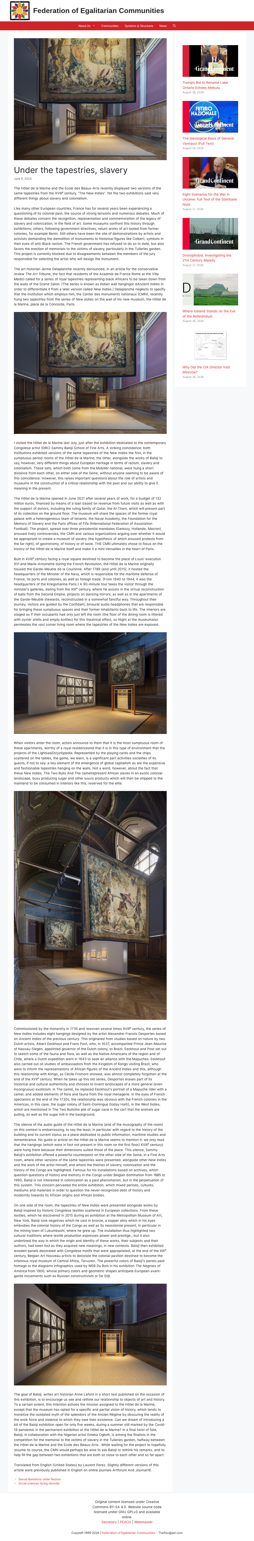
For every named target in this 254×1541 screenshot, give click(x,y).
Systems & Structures (139, 26)
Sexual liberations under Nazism (39, 1479)
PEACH (125, 1522)
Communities (110, 26)
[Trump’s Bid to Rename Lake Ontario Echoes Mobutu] (210, 74)
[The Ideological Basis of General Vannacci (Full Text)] (210, 130)
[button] (174, 25)
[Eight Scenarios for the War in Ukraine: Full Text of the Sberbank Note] (210, 186)
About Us (84, 26)
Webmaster (143, 1522)
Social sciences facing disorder (39, 1483)
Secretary (109, 1522)
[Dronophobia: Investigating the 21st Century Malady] (210, 247)
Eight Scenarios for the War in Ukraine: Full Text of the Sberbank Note (210, 199)
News (163, 26)
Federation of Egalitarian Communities (98, 11)
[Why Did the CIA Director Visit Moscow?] (210, 359)
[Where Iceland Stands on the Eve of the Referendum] (210, 303)
